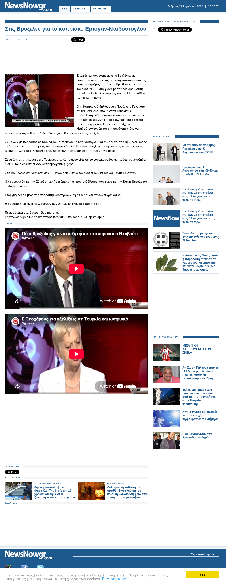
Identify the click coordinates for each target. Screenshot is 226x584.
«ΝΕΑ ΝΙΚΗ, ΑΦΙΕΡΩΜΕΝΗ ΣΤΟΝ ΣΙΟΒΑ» (196, 349)
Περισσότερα (114, 578)
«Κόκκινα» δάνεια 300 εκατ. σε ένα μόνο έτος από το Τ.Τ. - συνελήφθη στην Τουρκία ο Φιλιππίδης (199, 397)
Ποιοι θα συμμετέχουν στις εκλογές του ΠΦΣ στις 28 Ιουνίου (200, 237)
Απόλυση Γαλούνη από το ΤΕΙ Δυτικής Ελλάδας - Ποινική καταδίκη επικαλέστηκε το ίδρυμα (200, 373)
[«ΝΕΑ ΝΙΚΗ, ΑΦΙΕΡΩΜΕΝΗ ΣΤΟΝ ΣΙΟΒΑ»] (166, 360)
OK (202, 575)
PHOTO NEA (101, 8)
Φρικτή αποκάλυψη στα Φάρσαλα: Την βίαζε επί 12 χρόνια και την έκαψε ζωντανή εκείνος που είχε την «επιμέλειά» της (54, 494)
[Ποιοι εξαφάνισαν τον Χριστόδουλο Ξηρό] (166, 448)
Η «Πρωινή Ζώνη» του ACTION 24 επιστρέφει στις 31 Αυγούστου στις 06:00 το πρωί (198, 194)
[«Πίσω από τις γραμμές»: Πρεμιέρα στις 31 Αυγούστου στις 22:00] (166, 159)
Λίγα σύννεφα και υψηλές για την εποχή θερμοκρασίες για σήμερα (200, 415)
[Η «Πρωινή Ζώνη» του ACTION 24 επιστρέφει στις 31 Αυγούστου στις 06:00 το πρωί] (166, 203)
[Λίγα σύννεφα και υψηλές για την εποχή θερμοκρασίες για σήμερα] (166, 426)
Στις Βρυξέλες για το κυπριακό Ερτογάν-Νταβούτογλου (76, 29)
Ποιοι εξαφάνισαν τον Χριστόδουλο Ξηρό (197, 435)
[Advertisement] (76, 59)
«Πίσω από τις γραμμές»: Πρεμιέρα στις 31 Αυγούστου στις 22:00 (199, 148)
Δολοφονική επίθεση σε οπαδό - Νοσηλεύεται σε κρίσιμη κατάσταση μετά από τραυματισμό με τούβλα (127, 492)
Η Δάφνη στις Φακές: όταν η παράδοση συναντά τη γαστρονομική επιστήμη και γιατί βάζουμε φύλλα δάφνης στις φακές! (200, 262)
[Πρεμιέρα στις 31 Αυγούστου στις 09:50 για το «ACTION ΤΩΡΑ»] (166, 181)
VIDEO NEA (80, 8)
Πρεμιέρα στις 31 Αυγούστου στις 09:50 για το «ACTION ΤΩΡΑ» (200, 170)
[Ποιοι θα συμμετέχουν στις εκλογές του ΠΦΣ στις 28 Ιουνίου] (166, 248)
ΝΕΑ (64, 8)
